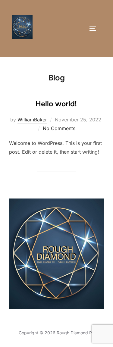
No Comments (59, 128)
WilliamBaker (32, 120)
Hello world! (56, 103)
